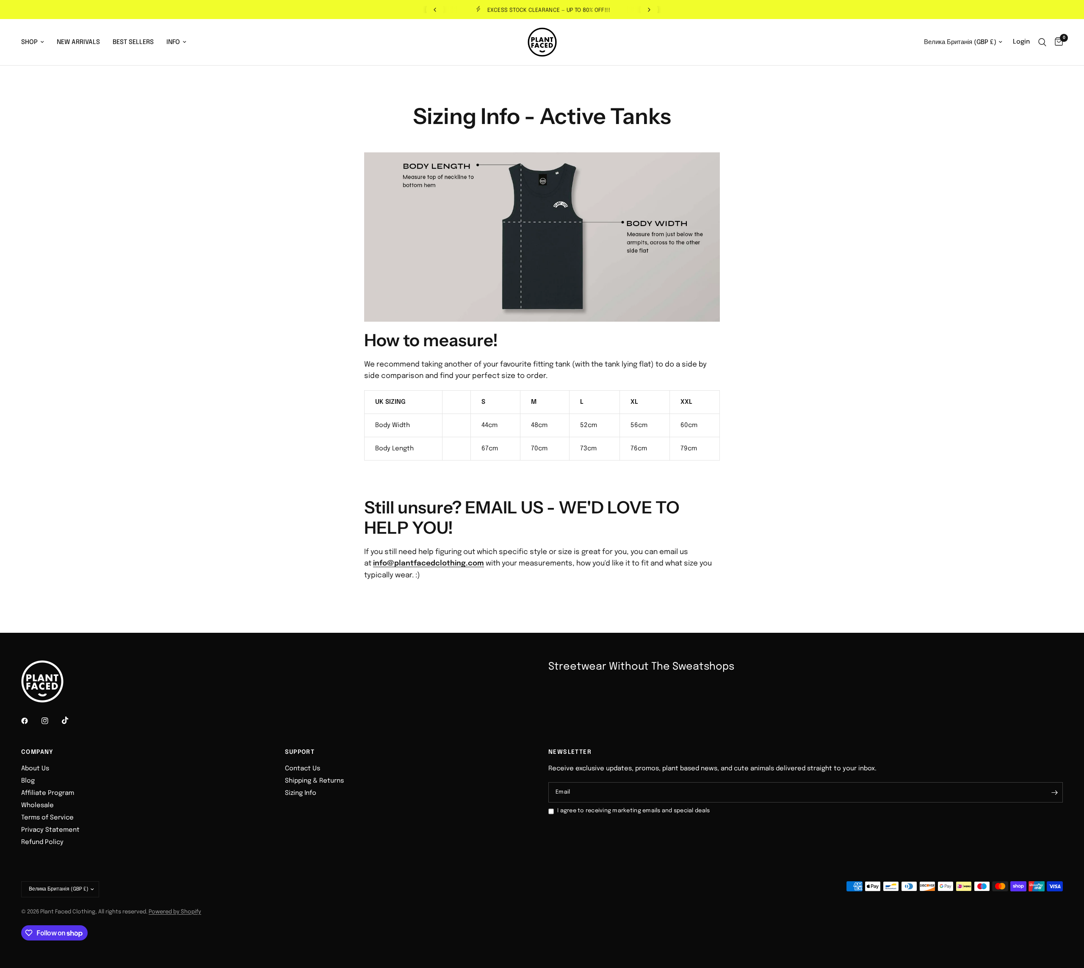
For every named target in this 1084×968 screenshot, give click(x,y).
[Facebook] (30, 721)
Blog (28, 781)
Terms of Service (47, 817)
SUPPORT (300, 752)
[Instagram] (50, 721)
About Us (35, 768)
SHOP (29, 42)
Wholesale (37, 805)
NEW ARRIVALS (78, 42)
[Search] (1042, 42)
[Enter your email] (1054, 792)
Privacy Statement (50, 830)
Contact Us (302, 768)
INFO (173, 42)
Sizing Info (300, 793)
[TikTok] (71, 720)
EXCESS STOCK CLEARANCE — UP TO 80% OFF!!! (548, 10)
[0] (1057, 42)
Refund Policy (42, 842)
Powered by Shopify (175, 912)
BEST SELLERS (133, 42)
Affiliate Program (47, 793)
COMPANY (37, 752)
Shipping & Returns (314, 781)
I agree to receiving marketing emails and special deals (633, 811)
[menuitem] (35, 42)
